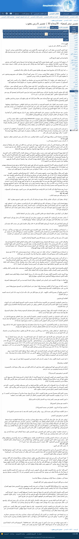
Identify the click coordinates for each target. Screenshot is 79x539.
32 (40, 34)
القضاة (76, 49)
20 (10, 31)
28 (52, 34)
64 (10, 37)
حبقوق (76, 118)
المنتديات (66, 14)
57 (31, 37)
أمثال (76, 84)
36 (28, 34)
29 (49, 34)
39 (19, 34)
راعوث (76, 51)
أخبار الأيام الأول (75, 65)
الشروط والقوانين (31, 534)
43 (7, 34)
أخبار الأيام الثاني (75, 69)
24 (64, 34)
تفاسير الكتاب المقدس (37, 17)
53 (43, 37)
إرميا (76, 93)
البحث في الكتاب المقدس (51, 17)
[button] (61, 13)
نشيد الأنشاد (74, 89)
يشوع (76, 47)
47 (61, 37)
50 (52, 37)
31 (43, 34)
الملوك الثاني (74, 62)
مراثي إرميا (75, 95)
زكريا (76, 125)
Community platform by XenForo (39, 537)
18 (16, 31)
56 (34, 37)
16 (22, 31)
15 (25, 31)
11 (37, 31)
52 (46, 37)
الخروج (76, 38)
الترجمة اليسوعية (63, 17)
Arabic (74, 534)
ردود (48, 27)
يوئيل (76, 105)
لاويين (76, 40)
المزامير (75, 82)
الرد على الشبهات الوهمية (22, 17)
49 (55, 37)
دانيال (76, 100)
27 (55, 34)
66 (4, 37)
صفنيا (76, 121)
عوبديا (76, 109)
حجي (76, 123)
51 (49, 37)
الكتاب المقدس (54, 14)
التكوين (76, 35)
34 (34, 34)
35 (31, 34)
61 (19, 37)
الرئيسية (74, 14)
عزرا (76, 72)
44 (4, 34)
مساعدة (12, 534)
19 (13, 31)
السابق (65, 31)
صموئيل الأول (74, 54)
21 (7, 31)
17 (19, 31)
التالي (66, 40)
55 (37, 37)
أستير (76, 77)
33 (37, 34)
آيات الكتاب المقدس (40, 14)
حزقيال (76, 98)
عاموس (76, 107)
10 (40, 31)
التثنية (76, 44)
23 (67, 34)
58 (28, 37)
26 (58, 34)
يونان (76, 112)
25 (61, 34)
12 (34, 31)
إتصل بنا (39, 534)
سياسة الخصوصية (20, 534)
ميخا (76, 114)
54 (40, 37)
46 (64, 37)
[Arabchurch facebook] (7, 13)
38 (22, 34)
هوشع (76, 102)
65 (7, 37)
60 (22, 37)
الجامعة (76, 86)
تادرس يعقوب (54, 27)
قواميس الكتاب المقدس (7, 17)
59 (25, 37)
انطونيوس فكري (63, 27)
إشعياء (76, 91)
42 (10, 34)
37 (25, 34)
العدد (76, 42)
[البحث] (3, 13)
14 (28, 31)
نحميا (76, 75)
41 (13, 34)
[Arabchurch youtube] (11, 13)
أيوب (76, 79)
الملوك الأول (74, 60)
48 (58, 37)
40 (16, 34)
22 (4, 31)
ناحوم (76, 116)
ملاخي (76, 128)
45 (67, 37)
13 (31, 31)
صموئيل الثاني (75, 57)
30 (46, 34)
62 (16, 37)
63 (13, 37)
